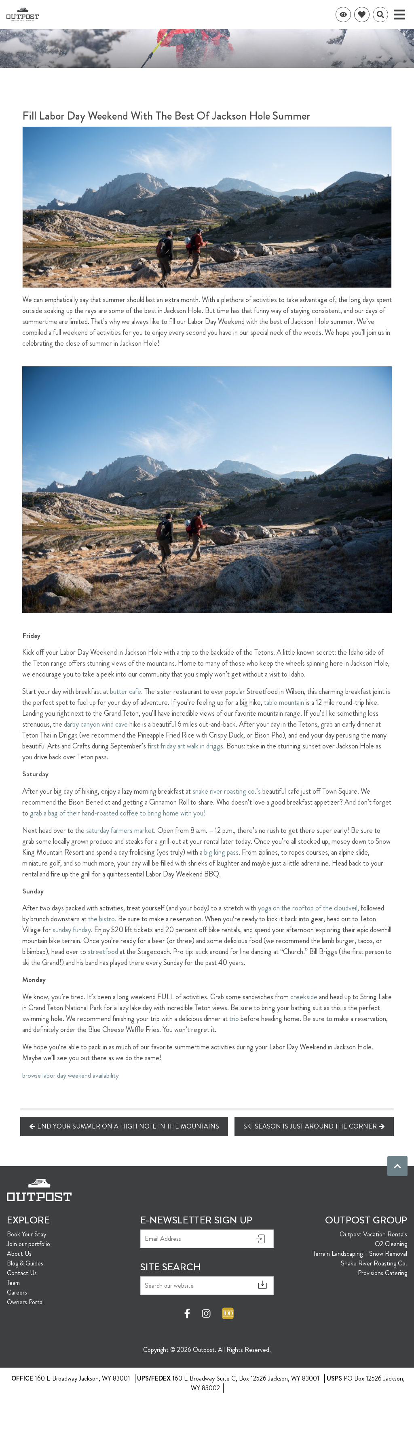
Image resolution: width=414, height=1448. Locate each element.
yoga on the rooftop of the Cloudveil (307, 908)
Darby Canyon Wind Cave (96, 724)
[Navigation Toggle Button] (399, 14)
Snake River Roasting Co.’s (226, 791)
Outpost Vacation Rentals (373, 1234)
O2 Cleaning (391, 1243)
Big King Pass (221, 852)
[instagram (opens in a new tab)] (206, 1313)
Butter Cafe (125, 691)
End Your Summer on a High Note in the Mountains (128, 1126)
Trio (234, 1018)
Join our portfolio (28, 1243)
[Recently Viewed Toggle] (343, 14)
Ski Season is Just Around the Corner (310, 1126)
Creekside (303, 997)
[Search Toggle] (380, 14)
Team (13, 1282)
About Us (19, 1253)
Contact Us (22, 1273)
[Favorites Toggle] (362, 14)
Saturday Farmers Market (120, 830)
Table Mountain (284, 702)
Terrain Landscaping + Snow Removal (360, 1253)
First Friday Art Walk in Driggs (185, 746)
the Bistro (101, 919)
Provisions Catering (382, 1273)
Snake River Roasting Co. (374, 1263)
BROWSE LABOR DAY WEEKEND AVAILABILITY (70, 1075)
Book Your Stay (26, 1234)
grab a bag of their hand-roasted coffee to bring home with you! (118, 813)
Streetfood (103, 951)
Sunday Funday (72, 930)
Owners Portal (25, 1302)
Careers (17, 1292)
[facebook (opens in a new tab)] (188, 1313)
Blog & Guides (25, 1263)
